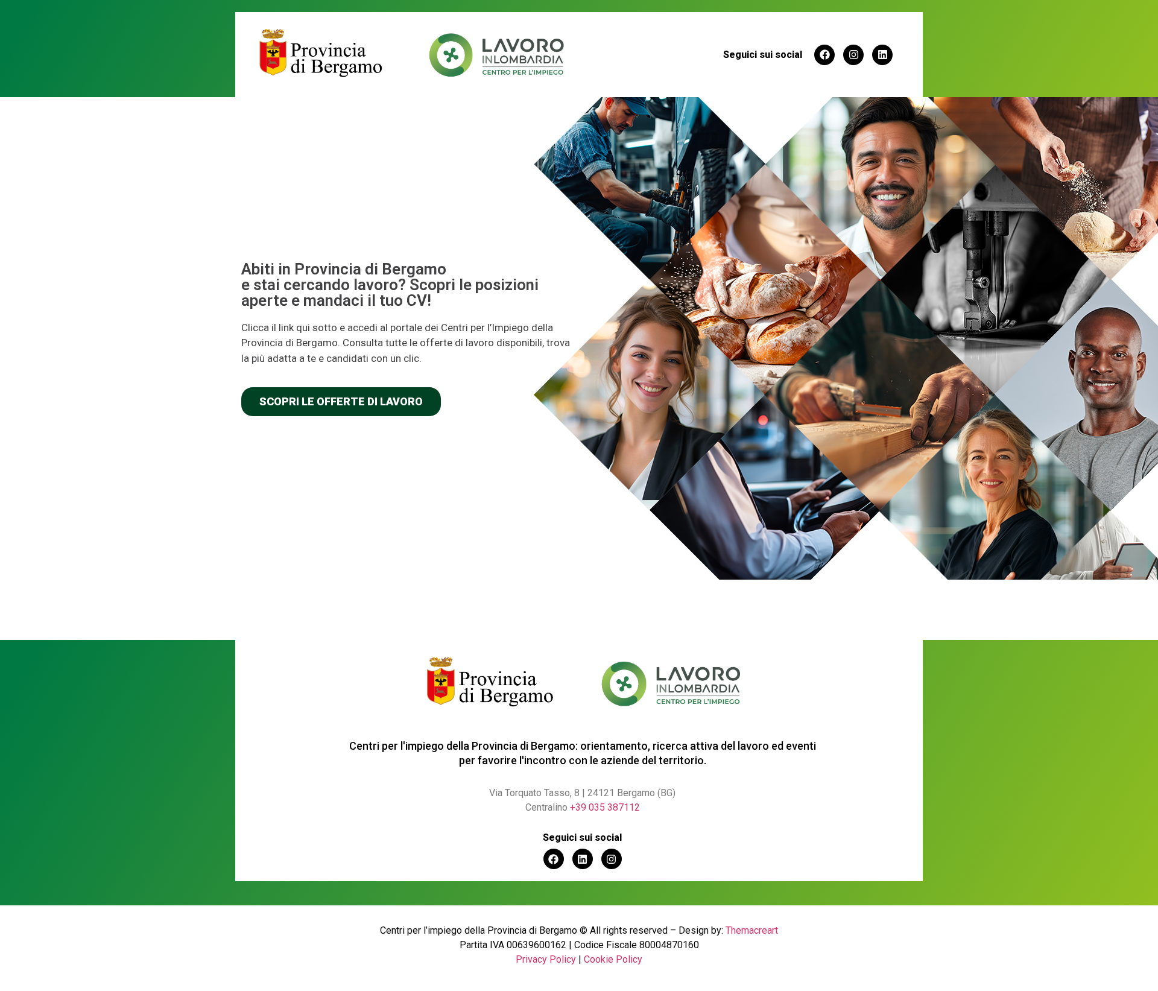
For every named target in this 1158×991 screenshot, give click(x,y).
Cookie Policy (613, 959)
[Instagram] (853, 55)
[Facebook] (824, 55)
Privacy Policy (546, 959)
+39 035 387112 (605, 807)
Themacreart (752, 930)
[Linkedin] (882, 55)
